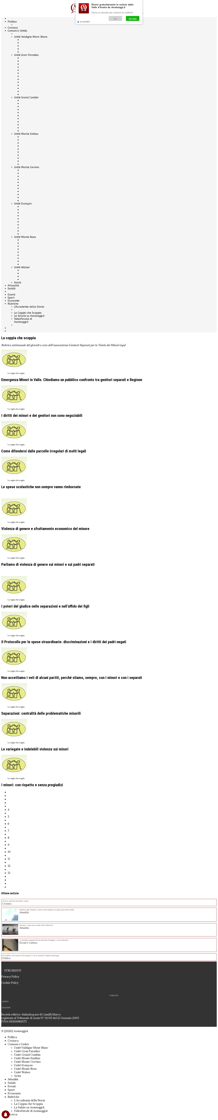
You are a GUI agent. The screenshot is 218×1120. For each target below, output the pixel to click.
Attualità (13, 285)
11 (9, 859)
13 (9, 873)
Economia (13, 300)
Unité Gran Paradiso (26, 55)
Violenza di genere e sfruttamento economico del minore (45, 528)
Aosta (17, 282)
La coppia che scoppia (16, 373)
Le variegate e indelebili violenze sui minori (34, 749)
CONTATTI (5, 1002)
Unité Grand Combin (26, 97)
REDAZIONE (6, 1008)
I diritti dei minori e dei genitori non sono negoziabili (41, 415)
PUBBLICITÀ (114, 996)
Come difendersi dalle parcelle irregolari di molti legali (43, 451)
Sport (11, 297)
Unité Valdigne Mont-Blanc (31, 36)
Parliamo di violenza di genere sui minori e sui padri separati (48, 564)
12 (9, 866)
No (115, 18)
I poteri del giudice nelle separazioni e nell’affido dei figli (45, 606)
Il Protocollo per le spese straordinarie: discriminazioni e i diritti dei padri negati (63, 642)
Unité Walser (22, 267)
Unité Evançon (23, 203)
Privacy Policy (10, 976)
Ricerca (12, 1114)
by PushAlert (85, 21)
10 (9, 852)
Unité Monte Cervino (26, 167)
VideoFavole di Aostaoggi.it (23, 320)
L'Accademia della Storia (29, 306)
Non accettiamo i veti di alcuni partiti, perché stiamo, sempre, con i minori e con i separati (71, 677)
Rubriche (13, 303)
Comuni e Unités (17, 30)
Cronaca (13, 27)
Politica (12, 21)
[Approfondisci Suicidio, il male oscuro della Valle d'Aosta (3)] (10, 929)
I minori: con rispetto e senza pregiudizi (32, 785)
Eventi (11, 294)
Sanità (11, 288)
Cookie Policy (10, 982)
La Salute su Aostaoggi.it (29, 315)
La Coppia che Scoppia (27, 312)
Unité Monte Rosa (25, 236)
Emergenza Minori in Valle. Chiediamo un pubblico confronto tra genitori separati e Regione (71, 380)
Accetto (133, 18)
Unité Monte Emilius (26, 133)
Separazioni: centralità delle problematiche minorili (41, 713)
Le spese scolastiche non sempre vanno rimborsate (41, 487)
